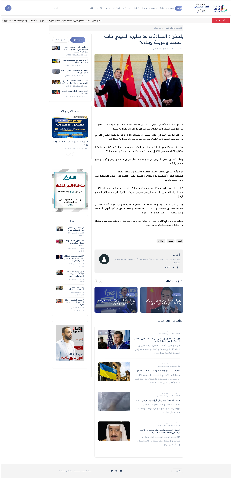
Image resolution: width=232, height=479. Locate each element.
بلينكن (170, 241)
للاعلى (178, 470)
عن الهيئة (104, 8)
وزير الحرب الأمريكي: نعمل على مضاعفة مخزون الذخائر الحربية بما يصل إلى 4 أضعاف (78, 21)
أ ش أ (132, 309)
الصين (180, 241)
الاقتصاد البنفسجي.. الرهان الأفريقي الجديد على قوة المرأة (74, 302)
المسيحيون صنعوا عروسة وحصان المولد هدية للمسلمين (75, 243)
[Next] (72, 154)
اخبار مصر (170, 8)
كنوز (124, 8)
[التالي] (100, 281)
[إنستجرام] (169, 267)
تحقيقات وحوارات (61, 120)
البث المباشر (94, 8)
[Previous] (68, 154)
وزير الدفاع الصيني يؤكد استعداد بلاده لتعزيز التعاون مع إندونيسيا (116, 301)
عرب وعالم (158, 28)
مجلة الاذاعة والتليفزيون (138, 8)
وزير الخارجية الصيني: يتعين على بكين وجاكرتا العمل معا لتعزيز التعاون (163, 301)
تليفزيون (154, 8)
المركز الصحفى (114, 8)
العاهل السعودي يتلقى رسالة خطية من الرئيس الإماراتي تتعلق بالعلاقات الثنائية (160, 431)
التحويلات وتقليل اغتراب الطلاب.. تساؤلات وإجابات (70, 143)
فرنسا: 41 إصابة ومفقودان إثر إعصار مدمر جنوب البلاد (158, 400)
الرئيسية (179, 8)
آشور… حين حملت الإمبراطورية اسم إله (76, 288)
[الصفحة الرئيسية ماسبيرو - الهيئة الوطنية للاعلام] (207, 8)
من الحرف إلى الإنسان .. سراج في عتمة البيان (75, 229)
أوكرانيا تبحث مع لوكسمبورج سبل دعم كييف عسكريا (158, 371)
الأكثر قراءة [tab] (60, 39)
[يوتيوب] (166, 267)
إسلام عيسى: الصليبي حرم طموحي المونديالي (75, 92)
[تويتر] (173, 267)
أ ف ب (179, 48)
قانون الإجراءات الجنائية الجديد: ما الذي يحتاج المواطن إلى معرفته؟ (75, 274)
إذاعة (162, 8)
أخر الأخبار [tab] (78, 39)
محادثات (161, 241)
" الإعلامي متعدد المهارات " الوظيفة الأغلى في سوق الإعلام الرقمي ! (74, 258)
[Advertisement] (139, 115)
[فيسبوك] (177, 267)
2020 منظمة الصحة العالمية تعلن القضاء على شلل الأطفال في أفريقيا (74, 82)
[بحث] (8, 8)
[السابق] (96, 281)
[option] (116, 300)
